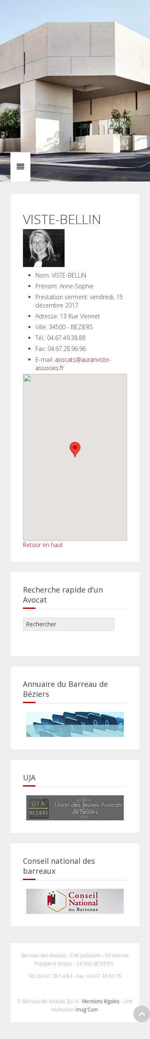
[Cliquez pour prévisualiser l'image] (44, 247)
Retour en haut (43, 545)
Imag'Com (87, 1009)
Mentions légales (100, 1001)
